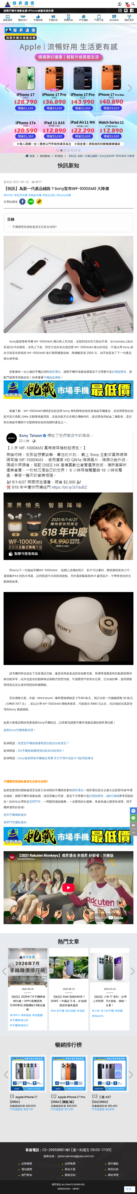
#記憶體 (70, 1011)
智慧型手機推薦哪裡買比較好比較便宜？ (43, 743)
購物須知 (70, 1175)
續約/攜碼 (112, 796)
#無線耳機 (34, 195)
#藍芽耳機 (20, 195)
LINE (133, 818)
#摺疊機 (37, 1015)
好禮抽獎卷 (119, 372)
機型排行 (22, 20)
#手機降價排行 (19, 1025)
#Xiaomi (97, 1016)
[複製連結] (39, 201)
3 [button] (65, 150)
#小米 (96, 1011)
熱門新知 (26, 1175)
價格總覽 (7, 20)
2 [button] (61, 150)
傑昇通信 (55, 372)
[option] (68, 88)
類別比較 (113, 1169)
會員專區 (120, 4)
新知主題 (70, 1169)
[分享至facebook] (22, 201)
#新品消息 (48, 195)
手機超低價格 (52, 377)
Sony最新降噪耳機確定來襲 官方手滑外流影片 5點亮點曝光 (55, 758)
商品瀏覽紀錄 (133, 825)
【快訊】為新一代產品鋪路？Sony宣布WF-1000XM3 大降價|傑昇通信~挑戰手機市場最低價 (23, 6)
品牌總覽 (26, 1163)
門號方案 (99, 20)
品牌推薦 (70, 1163)
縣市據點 (113, 1163)
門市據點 (83, 20)
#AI (53, 1011)
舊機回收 (68, 20)
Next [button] (129, 88)
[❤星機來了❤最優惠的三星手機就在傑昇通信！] (68, 88)
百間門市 (35, 802)
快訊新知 (114, 20)
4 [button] (68, 150)
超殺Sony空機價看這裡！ (20, 730)
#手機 (60, 1011)
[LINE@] (126, 10)
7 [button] (79, 150)
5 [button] (72, 150)
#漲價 (81, 1011)
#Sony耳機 (63, 195)
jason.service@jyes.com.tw (76, 1156)
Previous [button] (7, 88)
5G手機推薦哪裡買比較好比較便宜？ (41, 751)
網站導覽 (113, 1175)
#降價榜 (26, 1015)
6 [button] (76, 150)
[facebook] (131, 10)
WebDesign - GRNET (68, 1188)
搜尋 (133, 4)
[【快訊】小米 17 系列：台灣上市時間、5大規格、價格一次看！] (109, 967)
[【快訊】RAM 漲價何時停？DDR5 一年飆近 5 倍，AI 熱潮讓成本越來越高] (68, 967)
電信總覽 (26, 1169)
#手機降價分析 (19, 1020)
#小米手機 (107, 1011)
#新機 (119, 1011)
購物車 (128, 5)
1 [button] (58, 150)
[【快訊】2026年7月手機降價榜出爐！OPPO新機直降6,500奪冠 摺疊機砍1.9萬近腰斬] (27, 967)
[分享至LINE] (31, 201)
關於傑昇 (129, 20)
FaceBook (133, 811)
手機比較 (53, 20)
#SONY (8, 195)
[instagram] (120, 10)
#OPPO (15, 1015)
